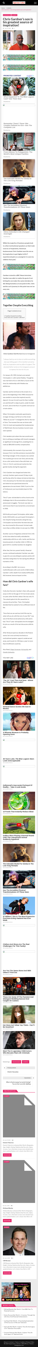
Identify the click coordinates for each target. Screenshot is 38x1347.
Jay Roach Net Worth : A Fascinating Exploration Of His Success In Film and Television (18, 1321)
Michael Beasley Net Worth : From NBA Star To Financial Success (18, 1310)
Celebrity (14, 15)
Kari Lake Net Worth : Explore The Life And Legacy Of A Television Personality (19, 1327)
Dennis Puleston (8, 1142)
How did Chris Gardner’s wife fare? (14, 317)
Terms (17, 1342)
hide (19, 311)
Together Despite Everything (12, 316)
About (6, 1342)
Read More (7, 1155)
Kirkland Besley (8, 1208)
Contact (11, 1342)
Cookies (22, 1342)
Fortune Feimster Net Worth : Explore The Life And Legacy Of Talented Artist (18, 1333)
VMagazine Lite (19, 1345)
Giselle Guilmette (8, 652)
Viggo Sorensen (15, 649)
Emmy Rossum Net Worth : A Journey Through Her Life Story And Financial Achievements (19, 1316)
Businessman (6, 15)
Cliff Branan (7, 1260)
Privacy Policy (30, 1342)
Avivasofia (24, 649)
